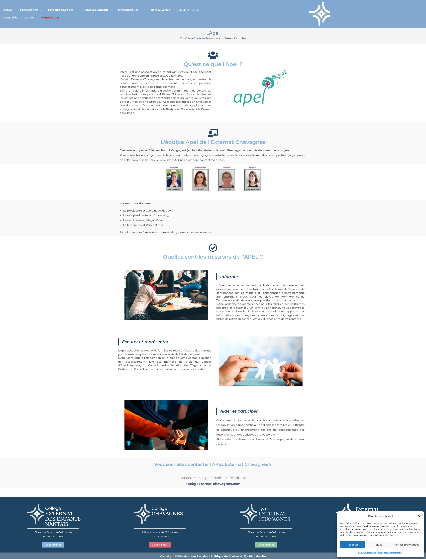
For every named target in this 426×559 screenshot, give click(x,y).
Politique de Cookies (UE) (228, 556)
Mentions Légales (195, 556)
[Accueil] (181, 38)
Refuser (378, 544)
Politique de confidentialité (390, 552)
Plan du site (257, 556)
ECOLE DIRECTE (188, 9)
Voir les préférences (406, 544)
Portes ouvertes (159, 9)
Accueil (8, 9)
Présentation (29, 9)
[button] (419, 516)
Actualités (10, 17)
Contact (29, 17)
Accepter (352, 544)
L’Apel (243, 38)
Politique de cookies (367, 552)
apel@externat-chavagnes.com (213, 484)
